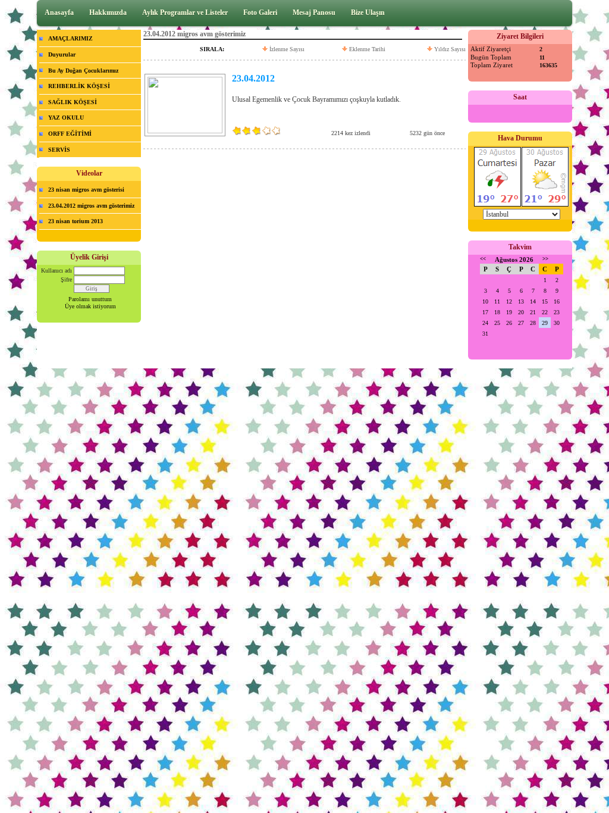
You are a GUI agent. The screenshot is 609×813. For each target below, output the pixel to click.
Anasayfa (59, 12)
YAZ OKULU (66, 117)
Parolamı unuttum (90, 299)
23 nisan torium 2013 (75, 221)
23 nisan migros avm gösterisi (86, 189)
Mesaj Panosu (314, 12)
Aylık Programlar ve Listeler (185, 12)
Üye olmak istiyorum (90, 306)
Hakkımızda (108, 12)
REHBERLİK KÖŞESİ (79, 86)
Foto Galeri (260, 12)
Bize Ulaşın (368, 12)
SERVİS (59, 149)
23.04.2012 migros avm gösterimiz (91, 205)
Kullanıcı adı (56, 270)
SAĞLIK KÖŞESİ (72, 102)
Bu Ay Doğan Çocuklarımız (83, 70)
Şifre (66, 279)
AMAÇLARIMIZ (70, 38)
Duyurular (62, 54)
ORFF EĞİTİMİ (70, 133)
